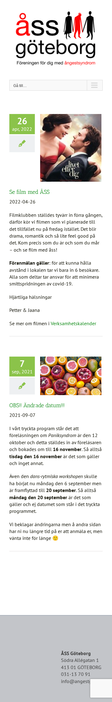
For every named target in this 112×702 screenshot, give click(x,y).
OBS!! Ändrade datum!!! (37, 405)
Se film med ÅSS (29, 192)
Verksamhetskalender (73, 323)
